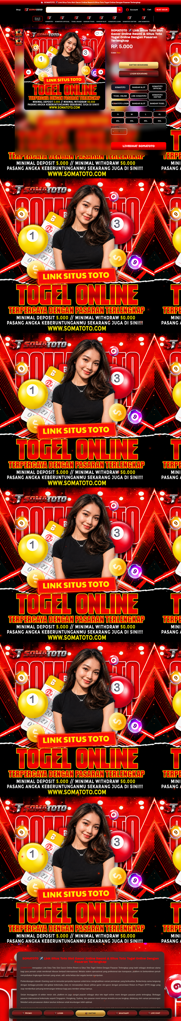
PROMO (28, 1013)
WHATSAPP (124, 1013)
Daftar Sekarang (138, 65)
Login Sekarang (138, 74)
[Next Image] (100, 72)
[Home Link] (33, 10)
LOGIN (60, 1013)
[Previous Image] (28, 72)
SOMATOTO (26, 968)
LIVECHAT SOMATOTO (139, 146)
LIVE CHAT (155, 1013)
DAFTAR (92, 1013)
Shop (18, 10)
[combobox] (81, 10)
